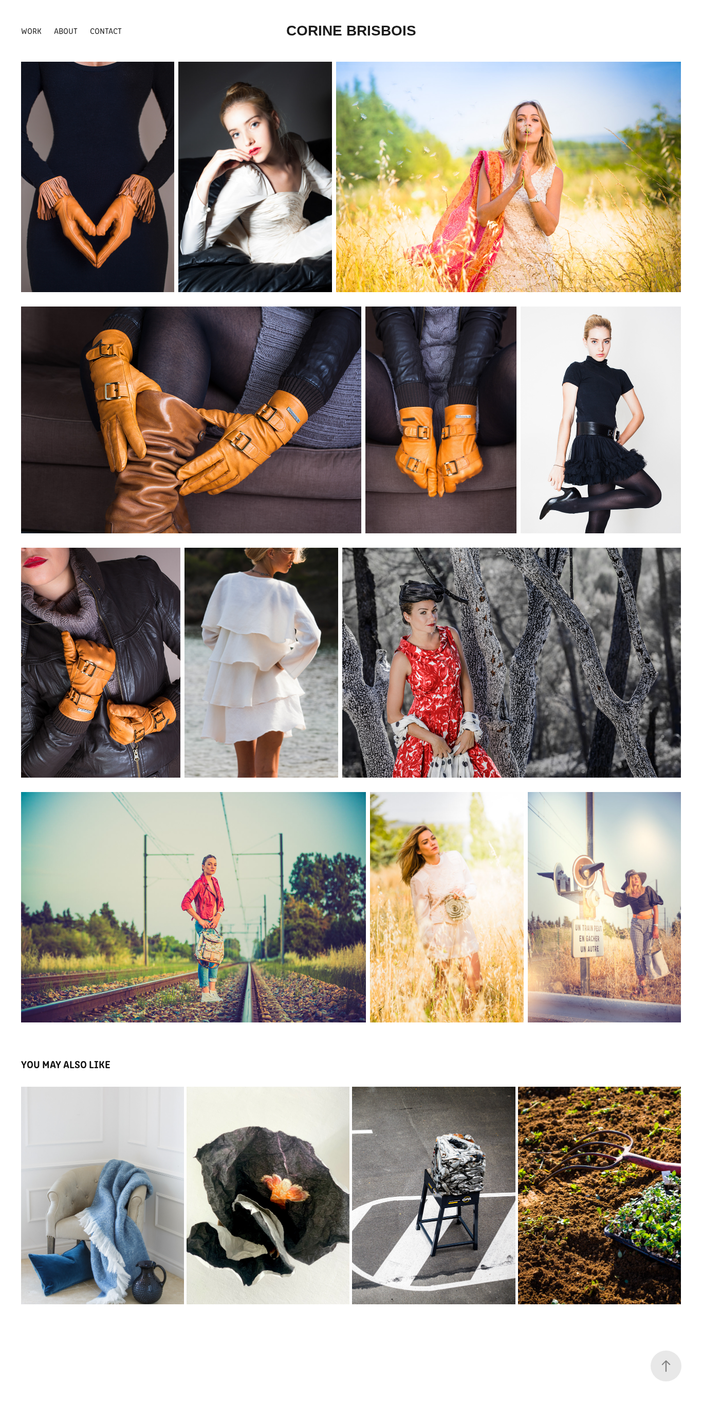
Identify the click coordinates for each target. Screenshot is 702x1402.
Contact (106, 30)
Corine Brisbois (351, 31)
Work (31, 30)
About (66, 30)
